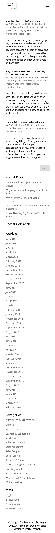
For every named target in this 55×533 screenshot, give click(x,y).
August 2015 (12, 385)
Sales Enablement (26, 27)
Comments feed (14, 504)
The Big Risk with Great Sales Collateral (25, 122)
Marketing (11, 80)
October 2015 (13, 376)
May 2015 (11, 398)
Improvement (41, 77)
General (10, 424)
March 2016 (12, 354)
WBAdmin (13, 24)
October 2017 (13, 279)
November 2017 (14, 274)
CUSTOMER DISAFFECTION (20, 420)
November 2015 (14, 371)
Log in (9, 495)
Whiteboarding (13, 87)
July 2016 (10, 336)
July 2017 (10, 287)
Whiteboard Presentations (18, 33)
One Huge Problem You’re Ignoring (23, 21)
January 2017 (13, 314)
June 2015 (11, 394)
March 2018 (12, 256)
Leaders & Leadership (18, 433)
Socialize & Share (14, 131)
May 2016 (11, 345)
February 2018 (13, 261)
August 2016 (12, 332)
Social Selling (13, 455)
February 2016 (13, 358)
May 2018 (11, 248)
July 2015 (10, 389)
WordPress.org (14, 508)
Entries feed (12, 499)
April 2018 (11, 252)
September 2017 (15, 283)
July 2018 (10, 239)
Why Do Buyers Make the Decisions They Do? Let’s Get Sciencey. (25, 73)
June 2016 (11, 340)
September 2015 (15, 380)
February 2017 (13, 310)
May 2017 (11, 296)
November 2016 (14, 318)
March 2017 (12, 305)
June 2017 (11, 292)
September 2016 (15, 327)
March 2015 (12, 403)
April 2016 (11, 349)
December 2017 (14, 270)
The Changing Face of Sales (25, 30)
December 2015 (14, 367)
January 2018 (13, 265)
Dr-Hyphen (34, 529)
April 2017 (11, 301)
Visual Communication (18, 473)
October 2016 (13, 323)
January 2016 (13, 363)
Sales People (13, 451)
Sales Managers (14, 447)
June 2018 (11, 243)
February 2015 (13, 407)
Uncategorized (14, 469)
